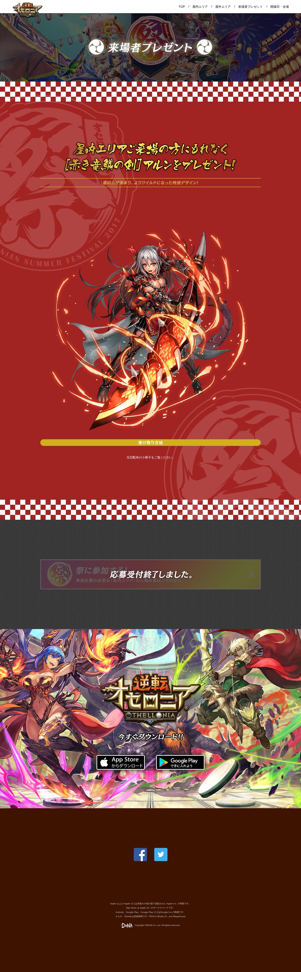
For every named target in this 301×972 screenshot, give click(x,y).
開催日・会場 (279, 6)
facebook (140, 854)
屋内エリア (200, 6)
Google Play (180, 762)
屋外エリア (223, 6)
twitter (160, 854)
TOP (181, 6)
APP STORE (121, 762)
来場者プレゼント (250, 6)
